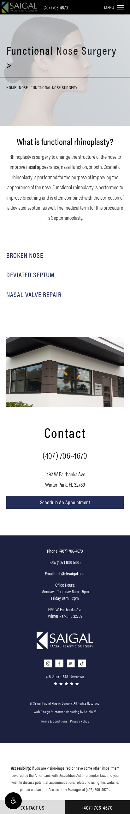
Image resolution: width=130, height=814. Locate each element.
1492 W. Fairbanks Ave (65, 479)
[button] (13, 800)
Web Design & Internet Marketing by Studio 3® (65, 711)
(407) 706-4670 (56, 7)
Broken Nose (24, 255)
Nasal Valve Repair (34, 294)
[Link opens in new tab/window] (48, 663)
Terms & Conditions (54, 721)
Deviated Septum (30, 274)
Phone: (65, 550)
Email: (65, 573)
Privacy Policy (79, 721)
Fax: (65, 562)
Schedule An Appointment (65, 502)
